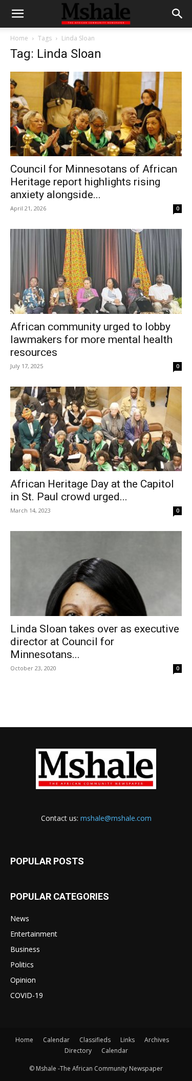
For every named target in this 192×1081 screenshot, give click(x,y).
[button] (17, 14)
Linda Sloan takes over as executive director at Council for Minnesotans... (94, 642)
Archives (156, 1039)
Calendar (56, 1039)
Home (19, 38)
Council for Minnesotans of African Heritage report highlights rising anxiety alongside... (93, 182)
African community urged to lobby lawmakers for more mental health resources (91, 339)
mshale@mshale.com (116, 818)
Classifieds (95, 1039)
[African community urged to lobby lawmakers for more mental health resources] (96, 271)
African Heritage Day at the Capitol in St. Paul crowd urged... (92, 490)
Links (127, 1039)
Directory (78, 1050)
